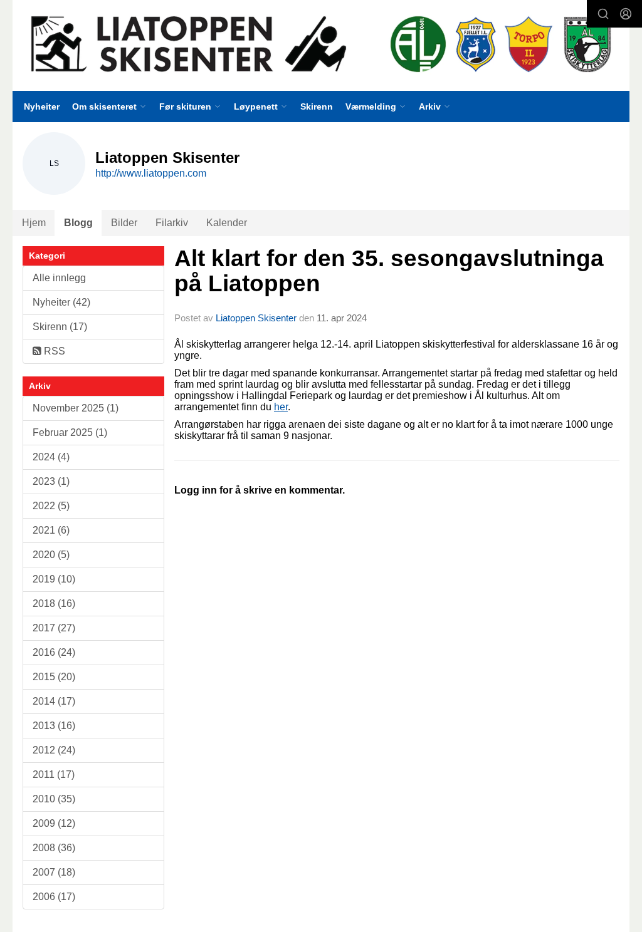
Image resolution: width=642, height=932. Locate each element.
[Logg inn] (625, 14)
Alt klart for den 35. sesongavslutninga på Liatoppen (389, 271)
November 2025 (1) (75, 408)
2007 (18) (54, 872)
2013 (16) (54, 725)
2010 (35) (54, 799)
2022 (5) (51, 505)
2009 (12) (54, 823)
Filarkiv (171, 222)
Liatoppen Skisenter (256, 318)
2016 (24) (54, 652)
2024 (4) (51, 457)
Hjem (34, 222)
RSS (53, 351)
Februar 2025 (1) (70, 432)
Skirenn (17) (60, 326)
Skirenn (316, 106)
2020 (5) (51, 554)
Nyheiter (42, 106)
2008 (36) (54, 847)
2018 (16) (54, 603)
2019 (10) (54, 579)
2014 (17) (54, 701)
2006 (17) (54, 896)
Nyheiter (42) (61, 302)
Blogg (78, 222)
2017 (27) (54, 628)
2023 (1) (51, 481)
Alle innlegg (59, 277)
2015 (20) (54, 676)
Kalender (226, 222)
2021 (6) (51, 530)
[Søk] (603, 14)
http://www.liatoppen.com (150, 173)
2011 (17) (54, 774)
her (281, 406)
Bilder (124, 222)
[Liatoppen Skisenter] (321, 45)
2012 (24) (54, 750)
